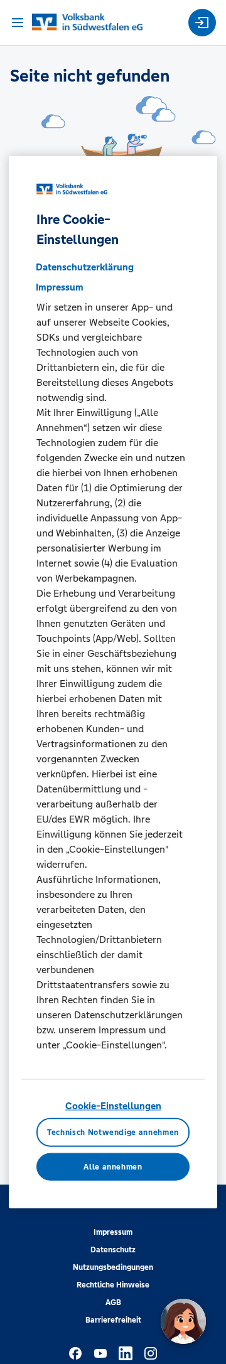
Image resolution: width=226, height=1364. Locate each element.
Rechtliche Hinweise (113, 1285)
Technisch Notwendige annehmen (113, 1132)
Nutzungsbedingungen (113, 1267)
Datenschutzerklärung (85, 267)
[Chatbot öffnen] (183, 1321)
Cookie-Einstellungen (113, 1106)
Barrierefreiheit (113, 1320)
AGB (113, 1302)
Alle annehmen (112, 1166)
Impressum (113, 1232)
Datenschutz (113, 1250)
